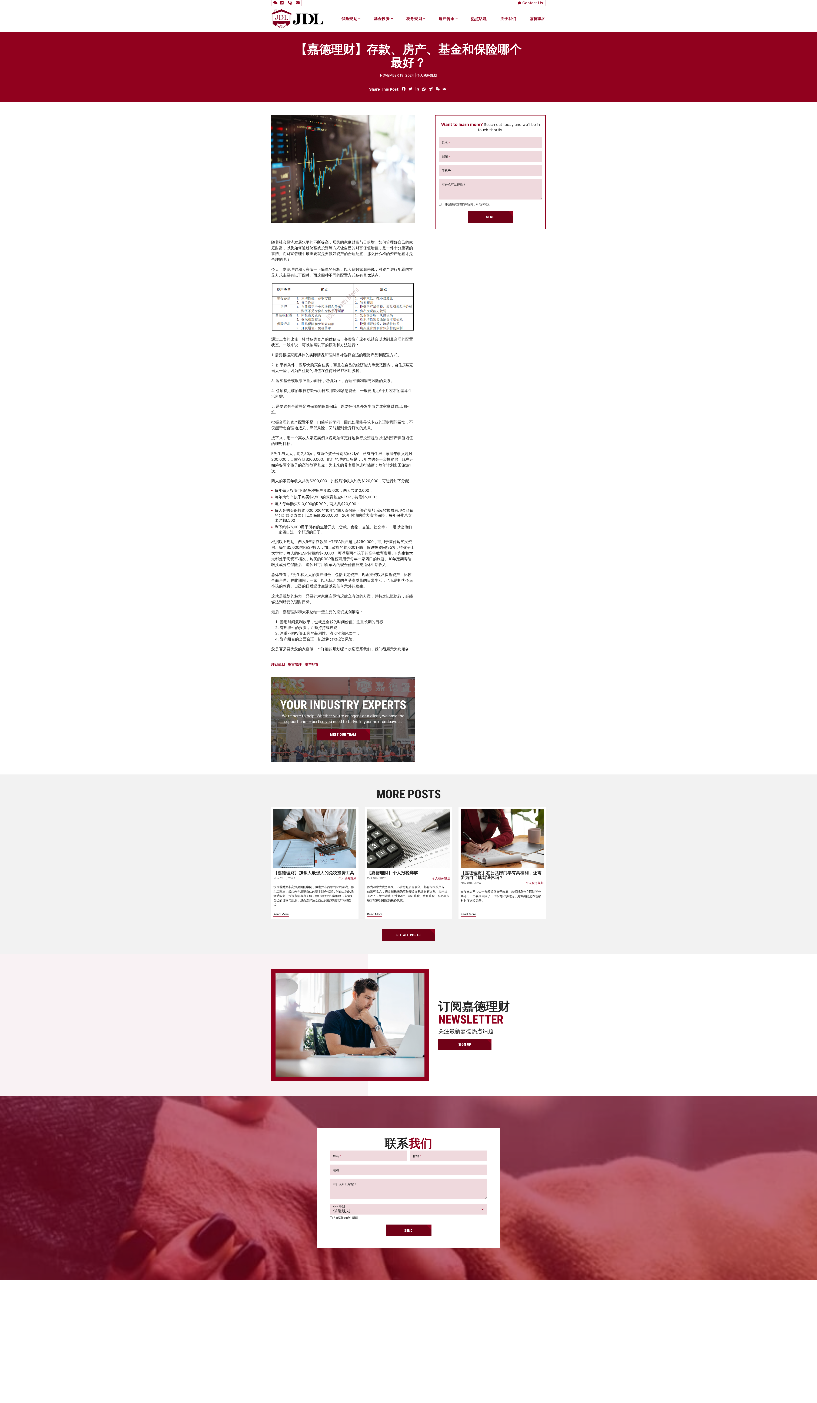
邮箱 (446, 156)
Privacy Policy (505, 1391)
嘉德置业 (404, 1341)
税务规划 (414, 18)
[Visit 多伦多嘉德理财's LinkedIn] (282, 3)
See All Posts (408, 934)
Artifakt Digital (537, 1391)
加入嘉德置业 (408, 1379)
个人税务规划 (427, 75)
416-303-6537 (418, 1310)
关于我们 (508, 18)
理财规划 (278, 664)
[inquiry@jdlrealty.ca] (298, 3)
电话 (336, 1170)
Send (490, 216)
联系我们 (404, 1371)
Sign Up (464, 1044)
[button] (274, 3)
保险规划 (349, 18)
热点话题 (479, 18)
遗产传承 (446, 18)
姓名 (446, 142)
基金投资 (382, 18)
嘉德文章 (404, 1364)
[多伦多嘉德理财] (297, 18)
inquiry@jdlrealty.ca (421, 1315)
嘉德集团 (538, 18)
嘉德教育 (404, 1356)
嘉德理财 (404, 1348)
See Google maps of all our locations (306, 1317)
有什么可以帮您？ (454, 185)
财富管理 (295, 664)
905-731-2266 (417, 1304)
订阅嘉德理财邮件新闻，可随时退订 (467, 204)
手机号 (446, 170)
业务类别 (339, 1207)
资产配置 (312, 664)
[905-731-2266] (290, 3)
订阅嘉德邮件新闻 (346, 1218)
